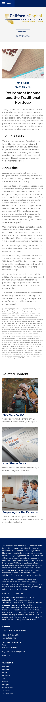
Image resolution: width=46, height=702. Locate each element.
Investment (6, 669)
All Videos (6, 691)
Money (5, 681)
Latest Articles (7, 688)
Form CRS (6, 656)
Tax (3, 678)
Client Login (23, 31)
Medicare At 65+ (13, 414)
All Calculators (7, 694)
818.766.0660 (23, 36)
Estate (4, 672)
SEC (3, 602)
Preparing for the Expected (21, 512)
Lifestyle (5, 685)
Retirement (6, 666)
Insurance (6, 675)
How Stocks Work (14, 463)
